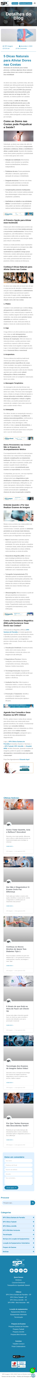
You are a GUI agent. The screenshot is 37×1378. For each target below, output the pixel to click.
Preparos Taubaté (18, 1329)
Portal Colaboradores (18, 1346)
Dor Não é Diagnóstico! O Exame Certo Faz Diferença (17, 889)
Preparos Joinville (18, 1332)
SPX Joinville (19, 746)
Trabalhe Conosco (18, 1344)
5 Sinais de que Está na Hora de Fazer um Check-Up (17, 1008)
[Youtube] (25, 1270)
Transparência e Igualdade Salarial (18, 1285)
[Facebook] (12, 1270)
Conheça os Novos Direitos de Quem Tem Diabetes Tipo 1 (16, 949)
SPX (6, 746)
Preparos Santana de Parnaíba (18, 1326)
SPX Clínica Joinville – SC (18, 1300)
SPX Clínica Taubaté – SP (18, 1297)
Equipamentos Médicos (18, 1312)
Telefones (15, 3)
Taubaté (11, 746)
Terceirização (18, 1317)
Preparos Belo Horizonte (18, 1334)
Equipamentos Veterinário (18, 1314)
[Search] (33, 1203)
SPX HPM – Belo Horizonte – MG (18, 1302)
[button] (34, 3)
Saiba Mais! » (9, 846)
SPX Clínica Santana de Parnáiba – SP (18, 1294)
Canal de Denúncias (18, 1282)
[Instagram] (21, 1270)
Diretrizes (18, 1280)
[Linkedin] (16, 1270)
